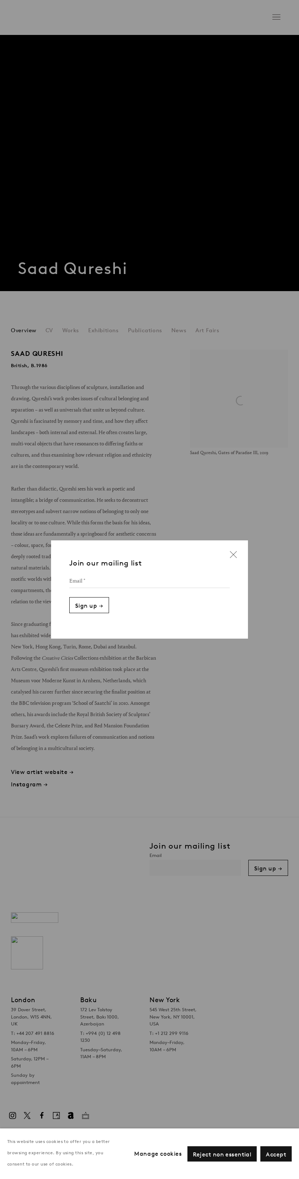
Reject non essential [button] (222, 1154)
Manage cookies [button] (158, 1153)
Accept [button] (276, 1154)
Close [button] (231, 557)
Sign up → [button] (89, 605)
